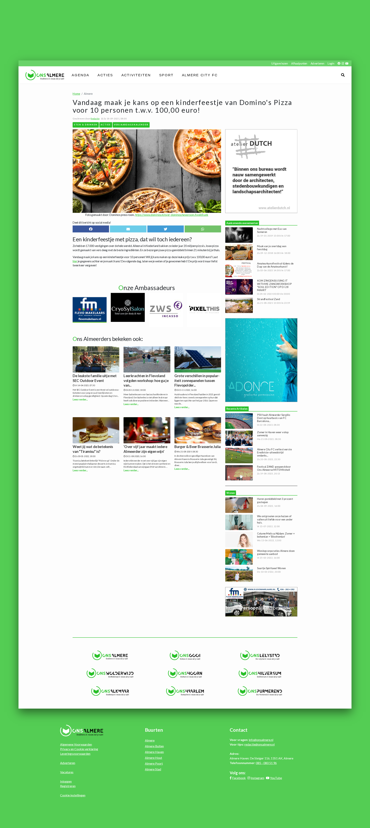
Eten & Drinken (86, 124)
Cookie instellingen (72, 795)
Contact (238, 730)
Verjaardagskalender (131, 124)
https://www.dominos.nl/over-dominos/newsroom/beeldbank (171, 214)
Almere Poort (154, 763)
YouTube (276, 778)
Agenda (80, 75)
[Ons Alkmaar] (110, 691)
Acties (105, 75)
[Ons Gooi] (185, 655)
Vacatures (66, 772)
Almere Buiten (154, 746)
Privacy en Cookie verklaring (79, 749)
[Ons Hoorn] (185, 673)
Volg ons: (238, 772)
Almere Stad (153, 769)
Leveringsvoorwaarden (75, 753)
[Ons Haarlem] (185, 691)
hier (75, 261)
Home (76, 93)
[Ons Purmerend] (259, 691)
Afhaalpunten (299, 63)
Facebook (239, 778)
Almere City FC (200, 75)
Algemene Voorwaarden (76, 744)
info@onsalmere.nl (261, 740)
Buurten (154, 730)
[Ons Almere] (110, 655)
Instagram (257, 778)
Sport (166, 75)
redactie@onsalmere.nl (259, 744)
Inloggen (66, 781)
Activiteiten (136, 75)
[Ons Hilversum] (259, 673)
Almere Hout (153, 757)
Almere (150, 740)
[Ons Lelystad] (259, 655)
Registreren (68, 786)
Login (331, 63)
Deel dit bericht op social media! (92, 222)
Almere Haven (154, 752)
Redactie (95, 118)
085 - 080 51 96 (266, 763)
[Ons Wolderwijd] (110, 673)
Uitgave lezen (279, 63)
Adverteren (317, 63)
